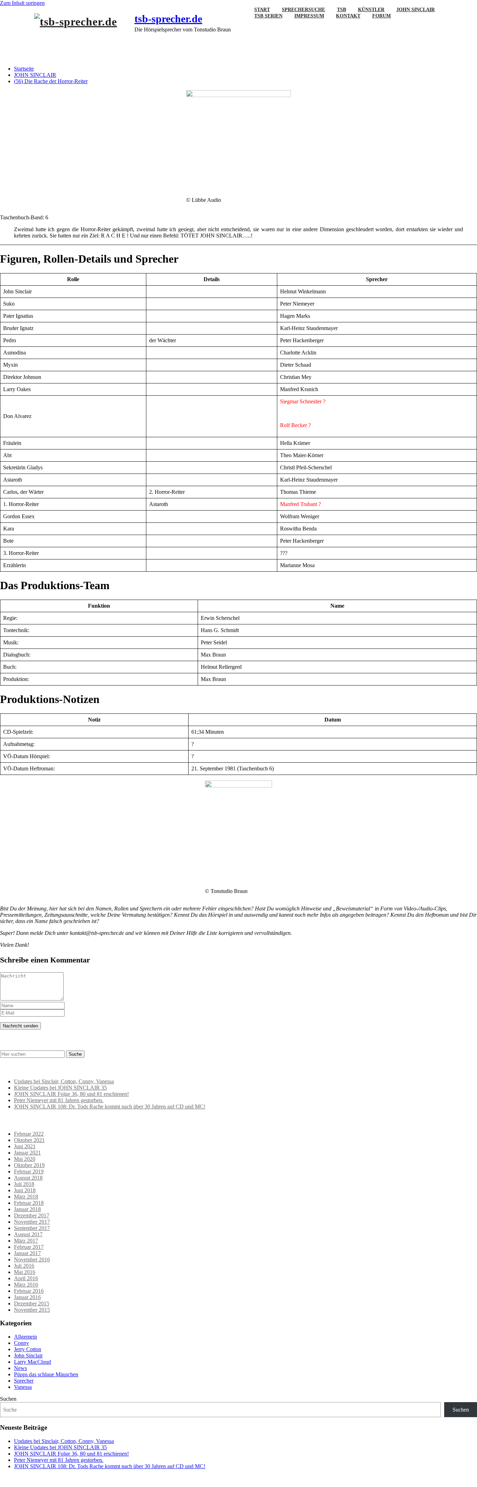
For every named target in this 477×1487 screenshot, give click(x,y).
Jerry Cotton (27, 1349)
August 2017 (28, 1234)
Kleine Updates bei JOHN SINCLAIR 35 (60, 1088)
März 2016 (26, 1285)
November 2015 (32, 1310)
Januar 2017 (27, 1253)
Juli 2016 (24, 1266)
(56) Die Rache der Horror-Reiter (51, 81)
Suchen (8, 1399)
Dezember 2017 (31, 1215)
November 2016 (32, 1259)
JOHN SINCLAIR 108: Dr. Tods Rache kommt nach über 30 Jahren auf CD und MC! (109, 1106)
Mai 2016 (24, 1272)
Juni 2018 (25, 1190)
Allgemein (25, 1337)
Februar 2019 (29, 1171)
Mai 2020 (24, 1159)
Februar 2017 (29, 1247)
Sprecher (24, 1381)
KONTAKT (348, 16)
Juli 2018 (24, 1184)
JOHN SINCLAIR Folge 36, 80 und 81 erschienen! (71, 1094)
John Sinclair (28, 1355)
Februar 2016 (29, 1291)
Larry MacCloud (32, 1362)
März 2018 (26, 1197)
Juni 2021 (25, 1146)
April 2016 (26, 1278)
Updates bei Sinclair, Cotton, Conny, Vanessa (64, 1081)
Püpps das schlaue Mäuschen (46, 1374)
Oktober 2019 (29, 1165)
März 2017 (26, 1241)
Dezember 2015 (31, 1303)
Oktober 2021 (29, 1140)
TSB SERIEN (268, 16)
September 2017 (32, 1228)
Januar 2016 (27, 1297)
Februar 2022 (29, 1134)
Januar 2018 (27, 1209)
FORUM (381, 16)
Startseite (24, 69)
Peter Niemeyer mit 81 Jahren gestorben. (58, 1100)
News (20, 1368)
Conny (21, 1343)
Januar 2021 (27, 1153)
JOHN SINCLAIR (35, 75)
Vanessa (23, 1387)
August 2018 (28, 1178)
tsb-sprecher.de (168, 18)
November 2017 (32, 1222)
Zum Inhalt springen (22, 3)
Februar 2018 (29, 1203)
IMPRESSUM (309, 16)
